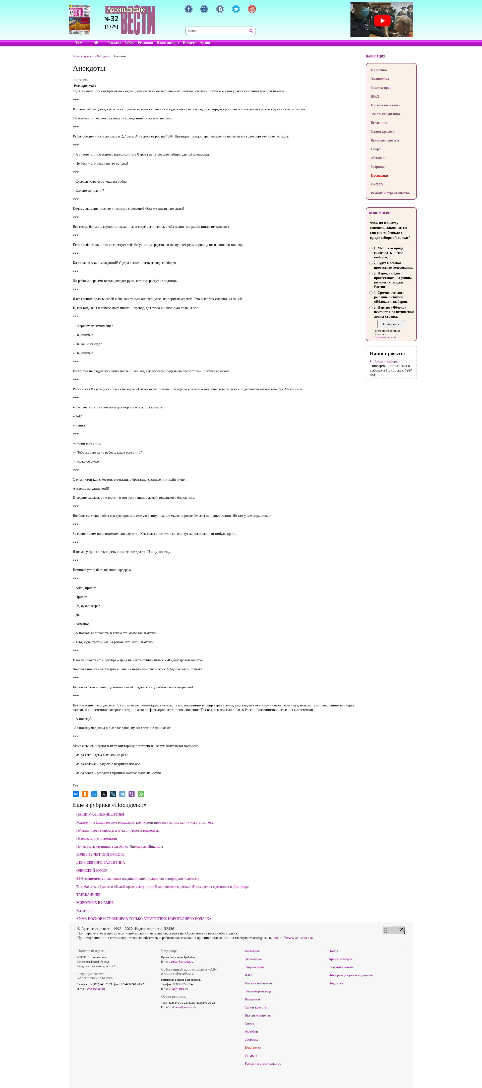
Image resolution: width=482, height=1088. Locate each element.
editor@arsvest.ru (182, 961)
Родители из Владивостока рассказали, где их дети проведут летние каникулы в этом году (144, 822)
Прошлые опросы (385, 337)
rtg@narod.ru (179, 988)
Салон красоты (383, 131)
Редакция (145, 42)
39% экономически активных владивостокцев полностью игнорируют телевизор (137, 878)
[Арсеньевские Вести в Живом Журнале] (204, 9)
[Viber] (132, 794)
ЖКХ (375, 96)
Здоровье (378, 166)
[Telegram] (122, 794)
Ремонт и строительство (390, 192)
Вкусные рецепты (385, 140)
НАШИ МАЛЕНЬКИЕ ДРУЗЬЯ (100, 814)
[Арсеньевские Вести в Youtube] (252, 9)
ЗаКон (129, 42)
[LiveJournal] (113, 794)
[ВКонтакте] (76, 794)
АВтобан (378, 157)
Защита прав (381, 87)
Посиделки (379, 175)
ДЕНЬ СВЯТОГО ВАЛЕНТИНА (100, 862)
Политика (379, 69)
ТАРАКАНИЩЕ (88, 894)
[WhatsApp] (141, 794)
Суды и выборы (386, 361)
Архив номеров (340, 959)
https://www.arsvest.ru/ (293, 937)
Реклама (114, 42)
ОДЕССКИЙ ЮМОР (91, 870)
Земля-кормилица (385, 113)
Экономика (380, 78)
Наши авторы (168, 42)
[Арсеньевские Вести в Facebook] (189, 9)
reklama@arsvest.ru (183, 1007)
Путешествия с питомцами (96, 838)
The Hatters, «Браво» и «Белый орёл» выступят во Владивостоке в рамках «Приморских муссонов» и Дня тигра (162, 886)
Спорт (376, 149)
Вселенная (379, 122)
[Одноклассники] (85, 794)
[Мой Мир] (94, 794)
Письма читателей (385, 105)
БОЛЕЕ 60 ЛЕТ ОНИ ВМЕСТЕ (100, 854)
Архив (205, 42)
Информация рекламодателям (351, 975)
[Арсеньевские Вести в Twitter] (236, 9)
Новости (189, 42)
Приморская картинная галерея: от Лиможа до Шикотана (119, 846)
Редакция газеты (341, 967)
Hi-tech (377, 184)
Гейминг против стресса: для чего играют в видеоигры (117, 830)
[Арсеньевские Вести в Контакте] (220, 9)
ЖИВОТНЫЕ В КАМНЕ (95, 902)
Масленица (84, 910)
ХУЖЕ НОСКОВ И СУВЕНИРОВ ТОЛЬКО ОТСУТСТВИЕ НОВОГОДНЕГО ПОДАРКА (143, 918)
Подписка (336, 983)
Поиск (333, 951)
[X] (104, 794)
